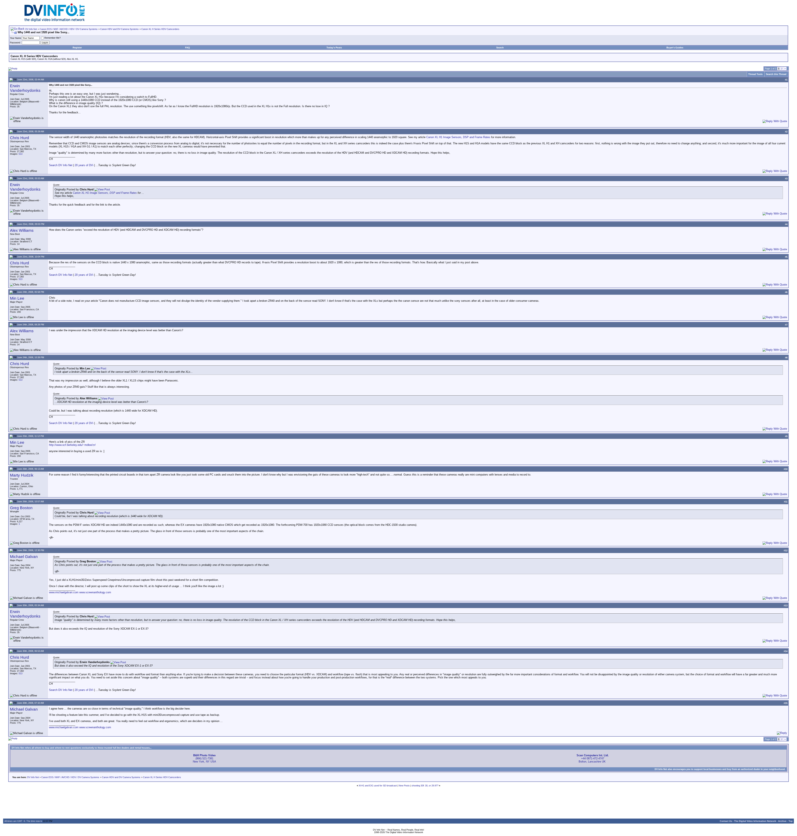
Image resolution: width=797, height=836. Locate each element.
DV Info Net (31, 29)
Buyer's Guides (674, 47)
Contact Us (726, 821)
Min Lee (17, 298)
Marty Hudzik (21, 475)
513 (20, 154)
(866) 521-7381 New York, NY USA (204, 758)
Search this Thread (776, 74)
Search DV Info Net (60, 165)
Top (790, 821)
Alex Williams (22, 230)
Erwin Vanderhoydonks (25, 88)
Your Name (15, 38)
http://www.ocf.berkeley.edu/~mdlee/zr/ (72, 444)
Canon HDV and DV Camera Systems (119, 29)
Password (15, 42)
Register (77, 47)
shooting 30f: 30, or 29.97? (425, 785)
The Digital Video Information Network (755, 821)
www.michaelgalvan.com (63, 592)
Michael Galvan (24, 556)
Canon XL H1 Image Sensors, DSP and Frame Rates (458, 137)
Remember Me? (52, 38)
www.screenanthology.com (95, 592)
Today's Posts (334, 47)
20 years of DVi (84, 165)
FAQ (187, 47)
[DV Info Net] (54, 20)
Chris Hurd (19, 138)
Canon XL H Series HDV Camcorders (160, 29)
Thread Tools (755, 74)
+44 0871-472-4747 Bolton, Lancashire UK (593, 758)
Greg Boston (21, 508)
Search (500, 47)
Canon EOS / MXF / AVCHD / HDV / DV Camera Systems (69, 29)
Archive (782, 821)
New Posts (404, 785)
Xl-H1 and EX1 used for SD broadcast (378, 785)
